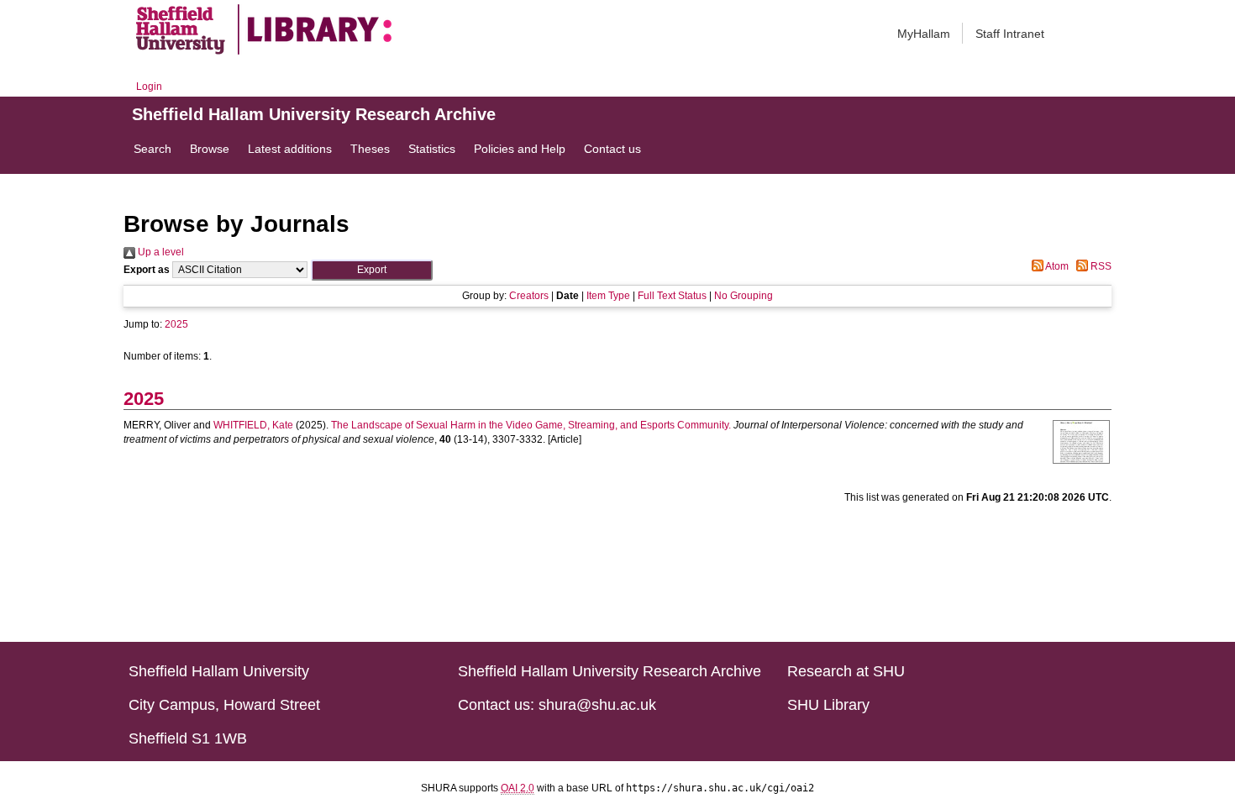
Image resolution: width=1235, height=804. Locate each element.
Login (149, 86)
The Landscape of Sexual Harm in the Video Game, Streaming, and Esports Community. (531, 425)
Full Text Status (672, 296)
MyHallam (923, 33)
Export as (147, 270)
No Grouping (743, 296)
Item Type (608, 296)
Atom (1056, 266)
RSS (1100, 266)
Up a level (159, 252)
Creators (529, 296)
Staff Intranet (1009, 33)
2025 (176, 324)
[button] (372, 270)
